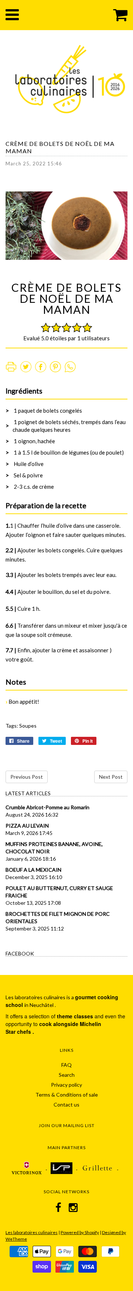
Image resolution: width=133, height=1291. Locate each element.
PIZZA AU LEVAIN (27, 825)
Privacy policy (66, 1085)
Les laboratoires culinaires (32, 1232)
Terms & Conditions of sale (66, 1094)
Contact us (66, 1104)
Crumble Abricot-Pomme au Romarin (47, 807)
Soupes (28, 725)
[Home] (70, 78)
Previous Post (26, 777)
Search (67, 1075)
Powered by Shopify (80, 1232)
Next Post (111, 777)
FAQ (66, 1065)
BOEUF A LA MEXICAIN (33, 870)
